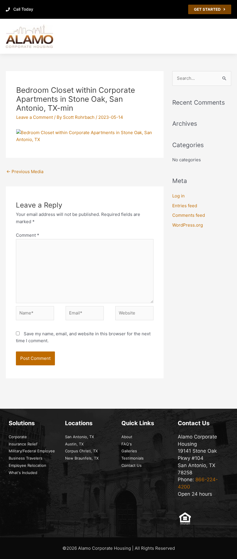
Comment (27, 235)
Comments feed (188, 215)
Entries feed (184, 205)
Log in (178, 196)
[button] (227, 36)
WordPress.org (187, 225)
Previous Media (24, 171)
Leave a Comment (34, 117)
